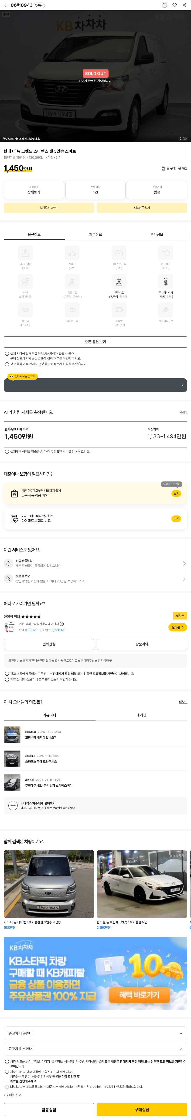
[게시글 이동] (95, 735)
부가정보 (156, 234)
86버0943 (27, 5)
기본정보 (95, 234)
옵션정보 (34, 234)
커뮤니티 (49, 715)
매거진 (141, 715)
